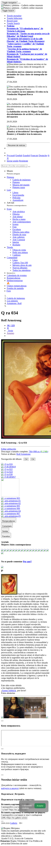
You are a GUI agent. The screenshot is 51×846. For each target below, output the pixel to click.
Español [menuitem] (26, 155)
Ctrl (26, 459)
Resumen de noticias (16, 145)
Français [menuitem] (34, 155)
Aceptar (40, 806)
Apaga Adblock (9, 690)
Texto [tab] (10, 330)
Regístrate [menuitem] (23, 161)
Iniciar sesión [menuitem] (13, 161)
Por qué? (27, 561)
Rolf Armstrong (23, 454)
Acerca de (19, 838)
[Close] (29, 166)
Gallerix (13, 823)
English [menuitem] (18, 155)
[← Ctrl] (8, 477)
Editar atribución (8, 449)
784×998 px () (38, 451)
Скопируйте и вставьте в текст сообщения (21, 815)
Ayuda (4, 838)
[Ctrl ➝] (10, 498)
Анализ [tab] (10, 333)
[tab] (11, 325)
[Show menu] (19, 3)
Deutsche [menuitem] (43, 155)
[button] (14, 15)
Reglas (13, 841)
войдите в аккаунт (10, 788)
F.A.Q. (11, 838)
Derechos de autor (19, 843)
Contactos (28, 838)
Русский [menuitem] (11, 155)
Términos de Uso (25, 841)
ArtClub (16, 204)
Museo (13, 172)
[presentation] (28, 336)
